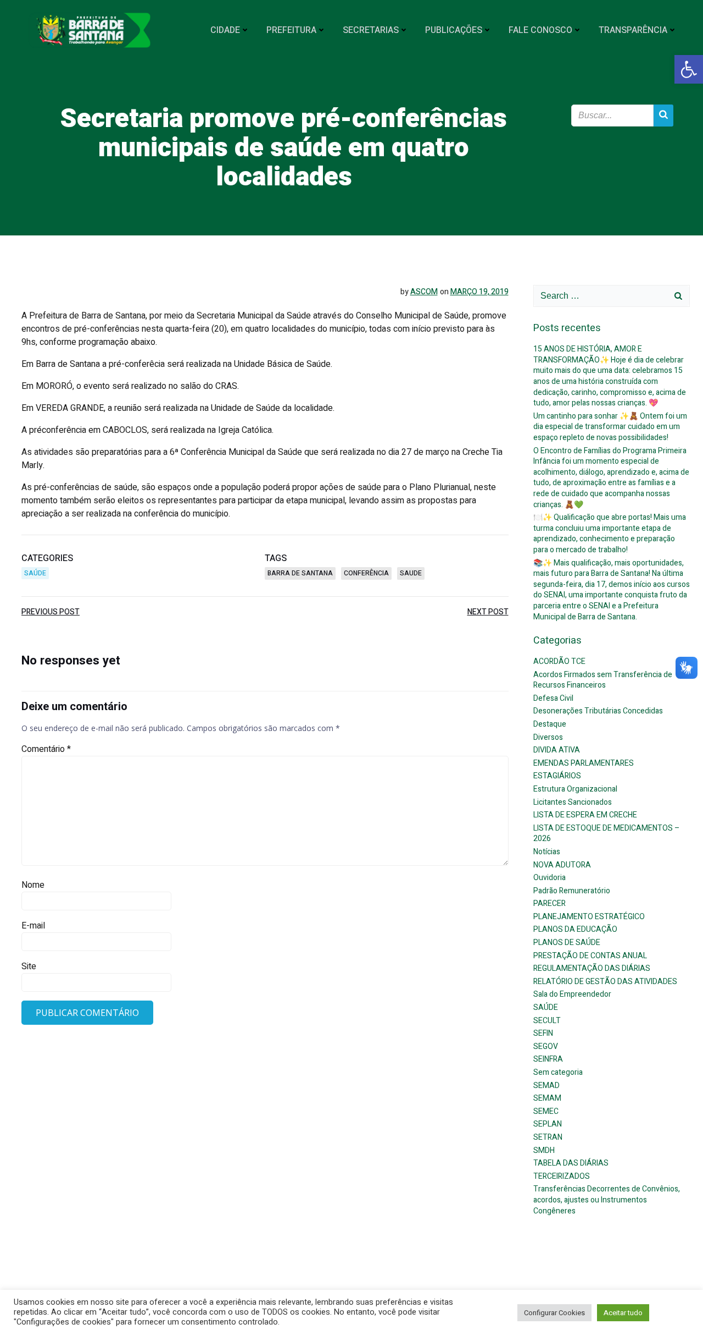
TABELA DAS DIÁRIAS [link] (571, 1163)
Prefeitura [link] (291, 30)
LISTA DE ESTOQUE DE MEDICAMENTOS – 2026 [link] (606, 833)
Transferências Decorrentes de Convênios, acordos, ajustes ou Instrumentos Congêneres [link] (606, 1199)
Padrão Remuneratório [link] (571, 891)
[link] (688, 69)
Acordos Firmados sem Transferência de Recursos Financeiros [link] (602, 680)
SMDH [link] (544, 1150)
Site (28, 966)
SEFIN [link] (543, 1033)
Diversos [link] (548, 737)
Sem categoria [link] (558, 1072)
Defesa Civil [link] (553, 698)
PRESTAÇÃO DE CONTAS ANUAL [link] (590, 956)
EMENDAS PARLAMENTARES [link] (583, 763)
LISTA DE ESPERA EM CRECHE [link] (585, 815)
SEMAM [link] (547, 1098)
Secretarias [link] (371, 30)
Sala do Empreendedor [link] (572, 994)
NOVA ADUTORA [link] (562, 865)
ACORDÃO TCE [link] (559, 661)
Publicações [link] (453, 30)
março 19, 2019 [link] (479, 292)
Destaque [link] (549, 724)
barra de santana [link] (300, 573)
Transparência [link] (633, 30)
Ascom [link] (424, 292)
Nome (32, 885)
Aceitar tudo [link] (623, 1312)
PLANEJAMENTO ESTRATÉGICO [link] (589, 916)
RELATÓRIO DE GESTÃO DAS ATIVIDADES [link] (605, 981)
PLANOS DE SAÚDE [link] (566, 942)
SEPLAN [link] (547, 1124)
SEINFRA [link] (548, 1059)
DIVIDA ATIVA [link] (556, 750)
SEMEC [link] (546, 1111)
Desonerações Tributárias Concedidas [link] (598, 711)
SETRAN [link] (547, 1137)
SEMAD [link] (546, 1085)
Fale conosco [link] (540, 30)
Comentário (46, 749)
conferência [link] (366, 573)
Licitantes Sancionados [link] (572, 802)
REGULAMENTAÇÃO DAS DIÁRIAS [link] (591, 968)
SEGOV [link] (545, 1046)
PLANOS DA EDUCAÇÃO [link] (575, 929)
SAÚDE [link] (35, 573)
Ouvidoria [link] (549, 877)
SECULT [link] (547, 1020)
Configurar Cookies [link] (554, 1312)
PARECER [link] (549, 903)
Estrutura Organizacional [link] (575, 789)
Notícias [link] (546, 852)
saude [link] (411, 573)
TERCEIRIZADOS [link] (561, 1176)
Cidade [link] (225, 30)
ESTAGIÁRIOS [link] (557, 776)
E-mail (33, 925)
